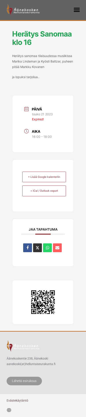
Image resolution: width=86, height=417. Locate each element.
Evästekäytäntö (17, 400)
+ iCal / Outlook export (44, 190)
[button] (77, 10)
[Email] (57, 247)
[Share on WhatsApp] (47, 247)
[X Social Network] (37, 247)
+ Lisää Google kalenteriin (44, 176)
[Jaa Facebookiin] (27, 247)
